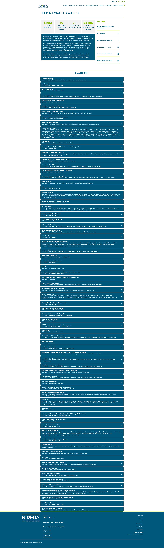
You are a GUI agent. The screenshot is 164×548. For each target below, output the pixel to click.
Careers (121, 5)
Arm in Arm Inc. (46, 84)
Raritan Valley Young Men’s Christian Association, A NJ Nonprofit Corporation (64, 414)
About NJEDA (141, 515)
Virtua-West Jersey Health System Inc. (52, 508)
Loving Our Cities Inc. (48, 294)
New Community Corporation (50, 376)
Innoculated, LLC (46, 250)
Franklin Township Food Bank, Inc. (51, 214)
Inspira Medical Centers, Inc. (50, 255)
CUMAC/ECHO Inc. (47, 181)
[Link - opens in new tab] (118, 2)
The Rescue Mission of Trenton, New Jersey (54, 419)
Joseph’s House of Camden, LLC (50, 283)
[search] (125, 5)
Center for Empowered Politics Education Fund (55, 117)
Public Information (80, 5)
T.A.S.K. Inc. (45, 457)
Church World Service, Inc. (49, 128)
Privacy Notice (140, 529)
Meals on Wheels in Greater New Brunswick (54, 303)
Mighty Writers (46, 330)
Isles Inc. (44, 266)
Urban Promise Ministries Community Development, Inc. (58, 497)
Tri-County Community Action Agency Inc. (53, 462)
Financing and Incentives (92, 5)
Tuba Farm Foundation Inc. (49, 468)
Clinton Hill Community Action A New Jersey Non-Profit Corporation (61, 147)
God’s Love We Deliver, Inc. (49, 225)
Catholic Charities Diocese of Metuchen (53, 100)
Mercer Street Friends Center (50, 319)
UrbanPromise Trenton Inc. (49, 503)
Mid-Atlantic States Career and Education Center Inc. (57, 325)
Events (142, 521)
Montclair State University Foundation (53, 336)
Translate (114, 2)
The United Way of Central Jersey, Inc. (52, 479)
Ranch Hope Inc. (46, 408)
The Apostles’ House (47, 78)
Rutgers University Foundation (50, 425)
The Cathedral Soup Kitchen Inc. (51, 95)
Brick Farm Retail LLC (48, 89)
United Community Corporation (51, 473)
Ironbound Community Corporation (52, 261)
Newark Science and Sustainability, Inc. (53, 365)
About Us (65, 5)
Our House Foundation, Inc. (49, 381)
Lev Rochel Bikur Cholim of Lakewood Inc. (53, 288)
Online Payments (140, 523)
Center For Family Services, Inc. (50, 122)
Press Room (141, 518)
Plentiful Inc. (45, 399)
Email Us (47, 535)
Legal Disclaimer (140, 526)
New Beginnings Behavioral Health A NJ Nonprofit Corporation (59, 370)
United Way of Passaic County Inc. (51, 484)
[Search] (125, 5)
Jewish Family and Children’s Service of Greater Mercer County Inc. (61, 272)
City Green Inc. (46, 141)
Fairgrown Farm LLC (47, 192)
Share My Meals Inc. (47, 444)
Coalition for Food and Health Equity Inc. (53, 152)
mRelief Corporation (47, 341)
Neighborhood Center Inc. (49, 347)
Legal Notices (71, 5)
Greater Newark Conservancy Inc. (51, 230)
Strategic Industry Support (105, 5)
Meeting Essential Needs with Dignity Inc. (53, 314)
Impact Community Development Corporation (55, 241)
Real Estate (115, 5)
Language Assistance (139, 532)
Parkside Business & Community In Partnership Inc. (56, 387)
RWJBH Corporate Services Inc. (50, 430)
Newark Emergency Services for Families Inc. (54, 358)
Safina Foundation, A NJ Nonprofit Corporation (55, 439)
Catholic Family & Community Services (52, 111)
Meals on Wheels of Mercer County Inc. (53, 308)
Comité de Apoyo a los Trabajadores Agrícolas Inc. (56, 159)
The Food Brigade (46, 206)
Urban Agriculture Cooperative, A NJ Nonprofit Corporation (58, 490)
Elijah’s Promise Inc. (47, 187)
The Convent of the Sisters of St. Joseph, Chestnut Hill (57, 170)
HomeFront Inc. (46, 236)
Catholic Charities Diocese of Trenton (52, 106)
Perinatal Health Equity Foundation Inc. (53, 392)
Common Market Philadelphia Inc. (51, 165)
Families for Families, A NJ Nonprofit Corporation (56, 201)
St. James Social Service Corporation (52, 451)
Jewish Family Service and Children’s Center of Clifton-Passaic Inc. (60, 277)
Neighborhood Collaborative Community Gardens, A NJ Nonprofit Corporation (64, 352)
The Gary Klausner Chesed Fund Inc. (52, 219)
